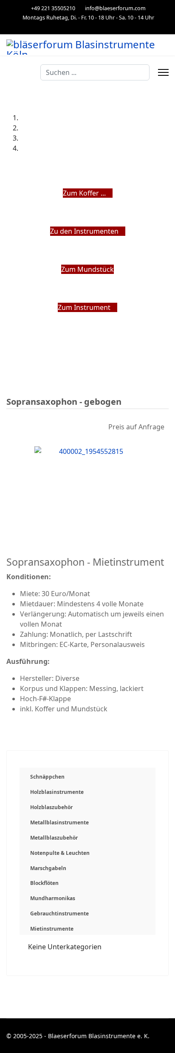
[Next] (14, 317)
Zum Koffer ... (85, 193)
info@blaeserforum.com (115, 8)
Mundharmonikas (52, 898)
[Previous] (8, 317)
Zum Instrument (85, 307)
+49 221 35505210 (53, 8)
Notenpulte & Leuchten (60, 853)
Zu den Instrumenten (85, 231)
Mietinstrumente (51, 928)
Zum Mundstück (87, 269)
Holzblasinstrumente (57, 792)
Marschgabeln (48, 868)
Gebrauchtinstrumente (59, 913)
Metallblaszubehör (54, 837)
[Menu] (163, 72)
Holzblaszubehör (51, 807)
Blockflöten (44, 883)
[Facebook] (87, 26)
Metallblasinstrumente (59, 822)
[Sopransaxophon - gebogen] (87, 487)
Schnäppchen (47, 776)
